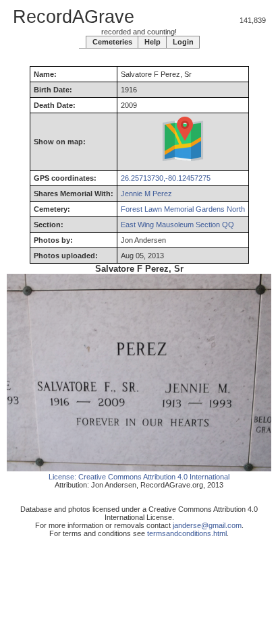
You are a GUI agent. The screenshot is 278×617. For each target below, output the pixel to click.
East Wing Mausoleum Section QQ (177, 225)
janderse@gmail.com (207, 525)
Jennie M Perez (146, 193)
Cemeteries (112, 42)
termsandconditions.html (187, 533)
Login (183, 42)
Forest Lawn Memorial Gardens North (183, 209)
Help (152, 42)
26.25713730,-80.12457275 (166, 178)
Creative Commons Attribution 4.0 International (153, 477)
